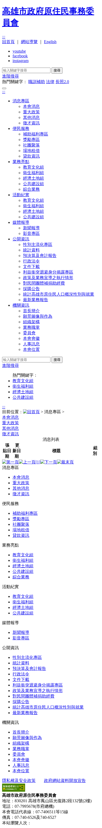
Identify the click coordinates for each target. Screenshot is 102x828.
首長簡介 (31, 311)
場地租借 (31, 150)
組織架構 (31, 322)
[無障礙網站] (13, 790)
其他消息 (31, 117)
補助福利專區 (35, 134)
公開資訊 (21, 239)
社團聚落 (31, 145)
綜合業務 (31, 189)
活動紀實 (21, 195)
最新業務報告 (35, 299)
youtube (19, 51)
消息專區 (21, 101)
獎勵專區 (31, 139)
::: (3, 36)
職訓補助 (36, 81)
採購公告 (31, 288)
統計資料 (31, 250)
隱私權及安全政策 (19, 780)
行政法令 (31, 261)
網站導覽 (29, 41)
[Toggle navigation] (4, 88)
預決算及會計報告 (39, 255)
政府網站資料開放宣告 (65, 780)
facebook (20, 56)
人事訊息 (31, 344)
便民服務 (21, 128)
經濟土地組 (33, 178)
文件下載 (31, 266)
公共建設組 (33, 183)
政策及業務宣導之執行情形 (48, 277)
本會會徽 (31, 338)
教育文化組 (33, 167)
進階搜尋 (10, 76)
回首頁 (8, 41)
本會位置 (31, 349)
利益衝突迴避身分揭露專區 (48, 272)
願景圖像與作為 (37, 316)
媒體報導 (21, 222)
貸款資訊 (31, 156)
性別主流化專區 (37, 244)
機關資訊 (21, 305)
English (50, 41)
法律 (50, 81)
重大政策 (31, 112)
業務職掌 (31, 327)
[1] (38, 462)
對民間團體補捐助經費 (44, 283)
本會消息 (31, 106)
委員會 (29, 333)
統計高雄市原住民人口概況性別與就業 (58, 294)
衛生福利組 (33, 172)
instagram (21, 60)
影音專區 (31, 233)
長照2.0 (62, 81)
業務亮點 (21, 161)
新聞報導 (31, 228)
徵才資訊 (31, 123)
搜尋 (57, 70)
